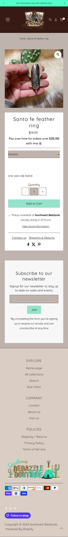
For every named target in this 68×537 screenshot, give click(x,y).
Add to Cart (34, 203)
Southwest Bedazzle (43, 524)
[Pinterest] (15, 509)
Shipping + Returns (34, 436)
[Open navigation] (8, 20)
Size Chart (34, 387)
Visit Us (34, 418)
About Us (34, 412)
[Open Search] (50, 19)
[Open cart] (61, 19)
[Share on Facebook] (28, 245)
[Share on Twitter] (34, 245)
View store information (35, 226)
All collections (34, 374)
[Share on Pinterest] (39, 245)
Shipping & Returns (42, 237)
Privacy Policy (34, 443)
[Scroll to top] (61, 528)
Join (34, 309)
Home (23, 38)
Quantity (34, 184)
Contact (34, 405)
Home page (34, 368)
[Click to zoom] (58, 54)
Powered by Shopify (19, 529)
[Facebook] (6, 509)
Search (34, 380)
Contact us (19, 237)
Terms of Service (34, 449)
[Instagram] (11, 509)
